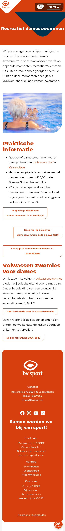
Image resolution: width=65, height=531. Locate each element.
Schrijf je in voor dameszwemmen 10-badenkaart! (32, 251)
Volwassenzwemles (49, 278)
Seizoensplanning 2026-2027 (23, 337)
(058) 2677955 (33, 395)
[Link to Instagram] (29, 413)
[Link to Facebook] (22, 413)
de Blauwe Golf (43, 162)
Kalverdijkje (17, 167)
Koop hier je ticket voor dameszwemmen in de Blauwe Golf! (37, 232)
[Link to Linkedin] (43, 413)
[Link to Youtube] (36, 413)
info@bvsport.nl (34, 400)
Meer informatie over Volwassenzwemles (30, 311)
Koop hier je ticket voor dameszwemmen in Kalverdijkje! (25, 213)
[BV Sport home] (10, 7)
